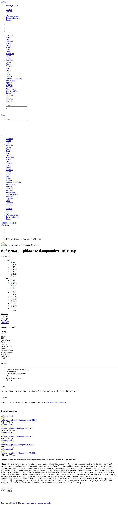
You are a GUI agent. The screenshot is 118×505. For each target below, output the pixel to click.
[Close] (2, 135)
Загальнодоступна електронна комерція (34, 503)
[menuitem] (9, 10)
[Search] (6, 108)
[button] (4, 321)
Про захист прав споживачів (55, 402)
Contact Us (5, 323)
